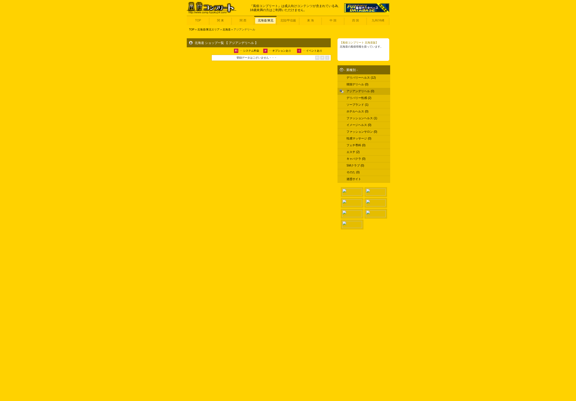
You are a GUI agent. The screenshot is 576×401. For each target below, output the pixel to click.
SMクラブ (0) (355, 165)
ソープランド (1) (357, 104)
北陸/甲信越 (288, 20)
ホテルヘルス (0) (357, 111)
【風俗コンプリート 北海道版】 (359, 42)
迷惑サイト (353, 179)
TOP (198, 20)
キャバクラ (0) (355, 158)
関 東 (220, 20)
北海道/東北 (265, 20)
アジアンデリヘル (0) (360, 91)
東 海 (310, 20)
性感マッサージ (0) (358, 138)
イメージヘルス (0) (358, 125)
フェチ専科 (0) (355, 145)
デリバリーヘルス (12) (361, 77)
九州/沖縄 (378, 20)
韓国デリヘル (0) (357, 84)
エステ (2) (353, 152)
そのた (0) (353, 172)
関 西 (243, 20)
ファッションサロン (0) (361, 131)
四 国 (355, 20)
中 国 (333, 20)
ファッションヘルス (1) (361, 118)
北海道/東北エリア (208, 29)
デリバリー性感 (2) (358, 98)
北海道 (227, 29)
